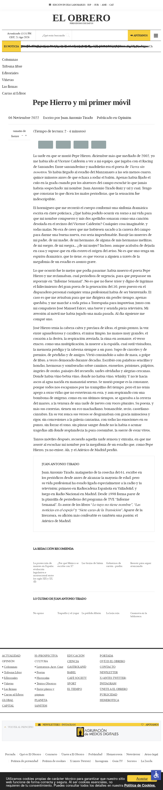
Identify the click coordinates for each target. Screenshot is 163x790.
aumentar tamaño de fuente (25, 135)
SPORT (71, 683)
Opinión (124, 117)
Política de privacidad (24, 761)
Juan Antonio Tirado (77, 117)
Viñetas (9, 683)
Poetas (41, 672)
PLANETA (41, 700)
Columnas (10, 667)
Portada (10, 754)
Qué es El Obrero (30, 754)
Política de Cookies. (140, 785)
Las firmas (10, 689)
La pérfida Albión (91, 613)
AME (104, 4)
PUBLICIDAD (108, 694)
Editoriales (11, 678)
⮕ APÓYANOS (139, 35)
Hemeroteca (114, 754)
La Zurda (146, 761)
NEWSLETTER (109, 672)
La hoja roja (112, 613)
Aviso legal (151, 754)
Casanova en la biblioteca (138, 615)
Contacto (51, 754)
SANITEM (41, 705)
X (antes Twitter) (80, 761)
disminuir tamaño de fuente (22, 135)
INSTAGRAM (108, 683)
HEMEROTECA (109, 700)
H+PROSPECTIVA (46, 655)
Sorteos (132, 761)
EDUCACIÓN (75, 655)
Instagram (101, 761)
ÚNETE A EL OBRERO (113, 689)
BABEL (71, 672)
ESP (89, 4)
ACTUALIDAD (11, 655)
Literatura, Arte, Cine (50, 667)
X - (60, 724)
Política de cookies (54, 761)
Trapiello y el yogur (68, 613)
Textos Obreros (46, 683)
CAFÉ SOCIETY (77, 678)
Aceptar (142, 778)
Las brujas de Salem (92, 563)
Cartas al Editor (14, 694)
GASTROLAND (76, 667)
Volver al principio (20, 727)
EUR (96, 4)
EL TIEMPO (74, 689)
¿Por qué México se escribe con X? (68, 565)
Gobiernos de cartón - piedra (114, 565)
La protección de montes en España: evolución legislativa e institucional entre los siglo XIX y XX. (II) (43, 572)
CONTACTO (107, 667)
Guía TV (117, 761)
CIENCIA (73, 661)
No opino (38, 613)
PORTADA (106, 655)
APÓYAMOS (152, 724)
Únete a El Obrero (72, 754)
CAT (111, 4)
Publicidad (95, 754)
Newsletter (133, 754)
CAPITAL (8, 705)
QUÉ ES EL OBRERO (112, 661)
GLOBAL (7, 700)
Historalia (43, 678)
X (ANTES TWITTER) (113, 678)
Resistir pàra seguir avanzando (140, 565)
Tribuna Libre (13, 672)
